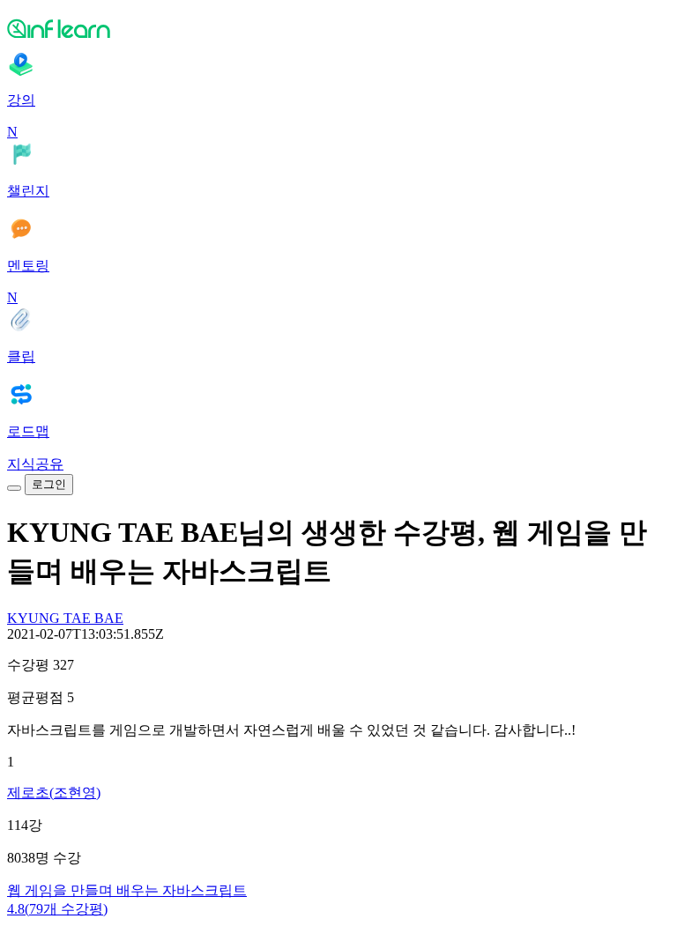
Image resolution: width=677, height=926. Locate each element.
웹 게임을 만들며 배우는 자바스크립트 (127, 890)
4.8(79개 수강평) (57, 908)
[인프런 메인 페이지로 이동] (338, 28)
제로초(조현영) (53, 792)
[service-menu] (14, 488)
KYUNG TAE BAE (65, 618)
